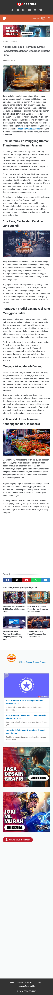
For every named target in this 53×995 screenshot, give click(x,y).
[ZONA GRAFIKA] (26, 4)
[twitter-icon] (12, 10)
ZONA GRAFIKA (30, 991)
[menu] (6, 18)
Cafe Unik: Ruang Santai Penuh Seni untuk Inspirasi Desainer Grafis (37, 609)
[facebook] (18, 10)
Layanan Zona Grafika (26, 986)
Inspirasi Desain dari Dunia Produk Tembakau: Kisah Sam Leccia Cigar (37, 634)
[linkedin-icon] (35, 10)
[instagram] (23, 10)
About (12, 982)
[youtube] (29, 10)
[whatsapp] (36, 580)
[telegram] (40, 10)
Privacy (38, 982)
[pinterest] (26, 580)
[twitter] (17, 580)
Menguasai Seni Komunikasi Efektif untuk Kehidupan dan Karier (14, 609)
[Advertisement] (26, 543)
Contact (20, 982)
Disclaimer (29, 982)
